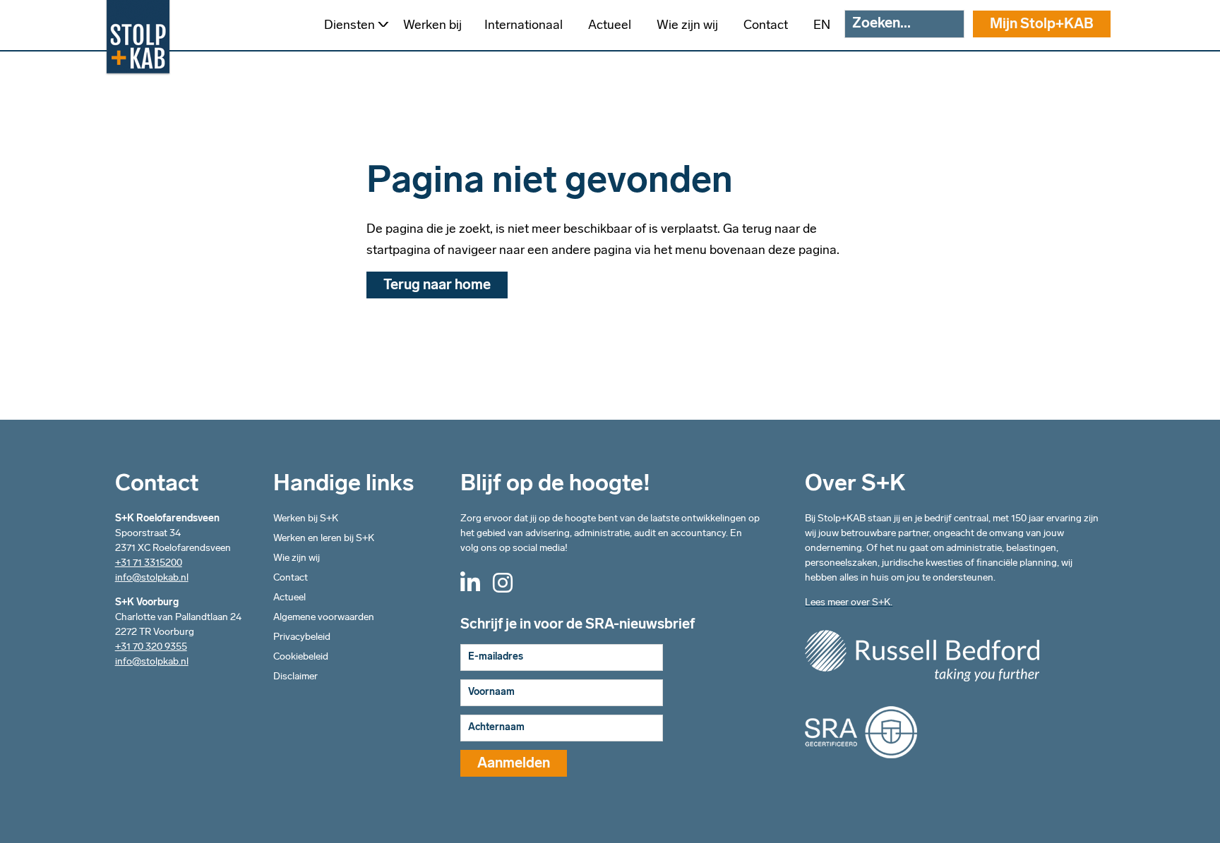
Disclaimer (295, 677)
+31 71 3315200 (148, 563)
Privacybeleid (301, 637)
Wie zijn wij (296, 558)
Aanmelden (513, 764)
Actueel (289, 598)
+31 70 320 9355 (151, 647)
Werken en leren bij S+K (323, 538)
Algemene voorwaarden (323, 617)
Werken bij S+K (305, 519)
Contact (290, 578)
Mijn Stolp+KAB (1042, 25)
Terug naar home (437, 286)
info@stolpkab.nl (152, 578)
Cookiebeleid (300, 657)
